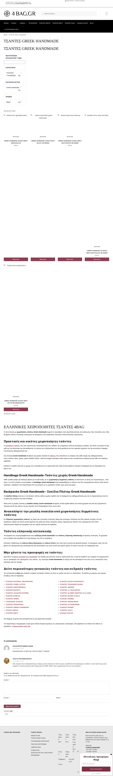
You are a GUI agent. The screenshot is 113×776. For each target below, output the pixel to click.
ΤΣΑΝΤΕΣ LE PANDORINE (70, 604)
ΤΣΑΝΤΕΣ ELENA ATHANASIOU (72, 581)
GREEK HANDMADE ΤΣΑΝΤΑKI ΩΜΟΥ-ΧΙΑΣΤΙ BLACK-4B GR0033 (97, 252)
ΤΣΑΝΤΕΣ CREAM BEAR (69, 602)
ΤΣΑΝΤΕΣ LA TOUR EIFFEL (70, 590)
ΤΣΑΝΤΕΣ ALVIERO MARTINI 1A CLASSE (75, 593)
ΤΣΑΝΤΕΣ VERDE (12, 599)
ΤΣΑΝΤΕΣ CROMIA (67, 599)
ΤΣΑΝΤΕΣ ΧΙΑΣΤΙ (66, 610)
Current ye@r (9, 711)
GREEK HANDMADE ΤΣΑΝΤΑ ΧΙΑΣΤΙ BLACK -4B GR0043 (43, 142)
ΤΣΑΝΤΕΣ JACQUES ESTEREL (17, 593)
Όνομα (7, 698)
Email (58, 698)
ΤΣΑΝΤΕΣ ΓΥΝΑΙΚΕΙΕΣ (13, 74)
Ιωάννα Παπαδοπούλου (22, 659)
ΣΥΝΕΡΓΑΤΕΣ (35, 750)
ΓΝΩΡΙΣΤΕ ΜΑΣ (36, 747)
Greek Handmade (13, 89)
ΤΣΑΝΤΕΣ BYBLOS (13, 596)
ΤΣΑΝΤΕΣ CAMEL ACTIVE (15, 584)
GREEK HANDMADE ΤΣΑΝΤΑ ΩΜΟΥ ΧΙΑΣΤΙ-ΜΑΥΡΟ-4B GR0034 (70, 142)
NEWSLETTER (35, 735)
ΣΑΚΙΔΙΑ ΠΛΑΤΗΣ (66, 613)
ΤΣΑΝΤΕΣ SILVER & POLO (70, 596)
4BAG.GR (88, 745)
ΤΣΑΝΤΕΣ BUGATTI (13, 590)
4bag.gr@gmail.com (26, 2)
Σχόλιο (7, 680)
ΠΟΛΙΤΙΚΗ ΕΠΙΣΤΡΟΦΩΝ (38, 744)
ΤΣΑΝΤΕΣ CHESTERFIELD (16, 587)
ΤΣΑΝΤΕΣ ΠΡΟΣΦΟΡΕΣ (14, 604)
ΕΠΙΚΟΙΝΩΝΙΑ (35, 755)
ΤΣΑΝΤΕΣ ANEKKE (67, 587)
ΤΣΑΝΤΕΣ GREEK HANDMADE (17, 607)
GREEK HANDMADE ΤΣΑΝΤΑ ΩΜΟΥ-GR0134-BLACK (16, 142)
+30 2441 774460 (17, 2)
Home (5, 35)
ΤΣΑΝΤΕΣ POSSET (67, 607)
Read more (16, 259)
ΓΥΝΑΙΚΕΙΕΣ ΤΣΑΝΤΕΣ (14, 602)
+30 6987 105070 (9, 2)
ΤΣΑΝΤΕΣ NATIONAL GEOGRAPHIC (19, 581)
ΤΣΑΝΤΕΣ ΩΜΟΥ (12, 613)
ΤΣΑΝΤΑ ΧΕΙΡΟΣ (12, 610)
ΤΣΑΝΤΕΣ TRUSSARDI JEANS (71, 584)
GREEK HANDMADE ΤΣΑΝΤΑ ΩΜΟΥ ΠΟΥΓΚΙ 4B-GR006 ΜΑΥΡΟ (16, 402)
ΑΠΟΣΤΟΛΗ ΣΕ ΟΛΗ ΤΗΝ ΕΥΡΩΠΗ (42, 753)
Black (13, 102)
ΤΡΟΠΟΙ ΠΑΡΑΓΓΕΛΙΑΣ (38, 738)
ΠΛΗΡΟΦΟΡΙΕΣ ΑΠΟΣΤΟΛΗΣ (40, 741)
